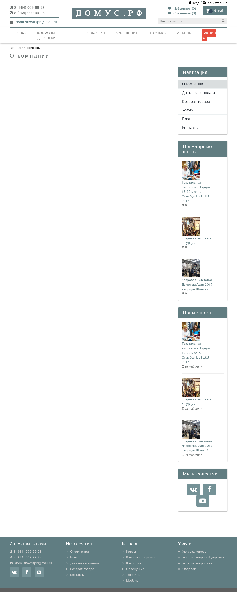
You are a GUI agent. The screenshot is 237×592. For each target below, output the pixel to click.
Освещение (126, 33)
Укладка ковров (194, 551)
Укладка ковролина (197, 563)
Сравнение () (184, 13)
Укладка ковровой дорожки (203, 557)
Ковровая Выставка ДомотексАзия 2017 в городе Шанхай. (197, 284)
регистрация (216, 2)
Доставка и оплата (198, 92)
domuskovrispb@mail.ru (36, 22)
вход (195, 2)
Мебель (183, 33)
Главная (15, 47)
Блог (186, 118)
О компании (192, 83)
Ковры (21, 33)
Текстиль (157, 33)
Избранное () (184, 8)
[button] (215, 10)
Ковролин (95, 33)
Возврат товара (196, 101)
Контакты (190, 127)
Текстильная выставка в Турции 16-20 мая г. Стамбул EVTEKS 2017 (196, 191)
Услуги (188, 110)
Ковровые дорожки (47, 35)
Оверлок (189, 568)
